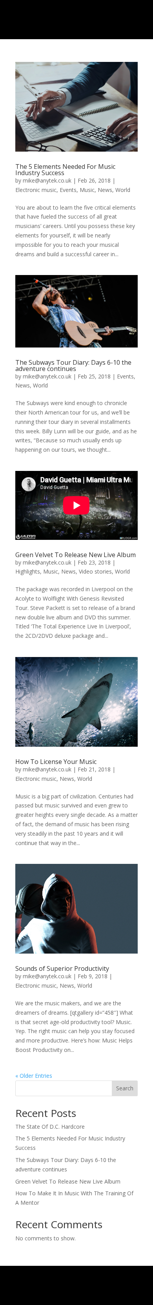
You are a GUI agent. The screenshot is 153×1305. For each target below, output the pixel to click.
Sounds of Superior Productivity (62, 968)
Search (124, 1088)
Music (87, 190)
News (105, 190)
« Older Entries (33, 1075)
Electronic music (35, 190)
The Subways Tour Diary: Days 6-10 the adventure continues (73, 365)
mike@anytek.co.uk (47, 180)
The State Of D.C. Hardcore (50, 1126)
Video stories (95, 571)
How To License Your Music (56, 761)
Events (68, 190)
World (122, 190)
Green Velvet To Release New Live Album (75, 554)
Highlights (27, 571)
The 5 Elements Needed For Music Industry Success (65, 169)
